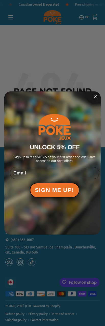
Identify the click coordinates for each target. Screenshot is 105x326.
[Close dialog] (95, 97)
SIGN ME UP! (54, 190)
